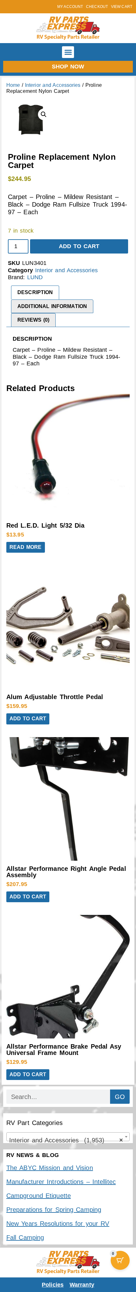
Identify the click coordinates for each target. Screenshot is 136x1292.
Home (13, 85)
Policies (53, 1285)
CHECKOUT (97, 6)
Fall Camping (25, 1237)
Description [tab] (35, 292)
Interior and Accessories (53, 85)
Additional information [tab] (52, 306)
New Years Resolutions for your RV (57, 1223)
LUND (35, 277)
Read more (25, 547)
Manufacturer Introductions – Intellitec (61, 1181)
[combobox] (68, 1136)
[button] (68, 52)
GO (120, 1096)
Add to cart (79, 246)
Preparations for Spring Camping (53, 1209)
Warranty (82, 1285)
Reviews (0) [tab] (33, 320)
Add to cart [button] (27, 718)
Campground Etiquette (38, 1195)
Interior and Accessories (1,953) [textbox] (66, 1140)
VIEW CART (121, 6)
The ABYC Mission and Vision (49, 1167)
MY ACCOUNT (70, 6)
